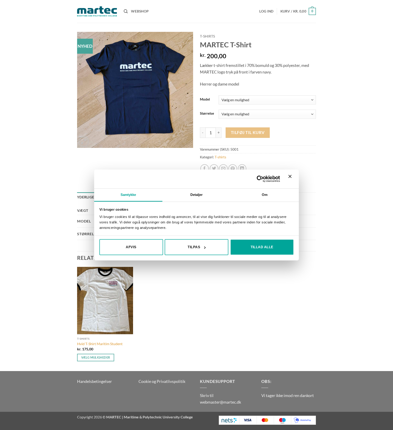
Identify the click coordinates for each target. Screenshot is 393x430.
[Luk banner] (291, 179)
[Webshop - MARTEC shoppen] (97, 11)
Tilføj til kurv (248, 132)
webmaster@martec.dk (220, 402)
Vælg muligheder (95, 357)
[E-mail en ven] (223, 168)
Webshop (140, 11)
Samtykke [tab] (128, 195)
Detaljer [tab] (196, 195)
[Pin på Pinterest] (232, 168)
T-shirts (207, 36)
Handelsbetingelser (94, 381)
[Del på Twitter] (214, 168)
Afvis (131, 247)
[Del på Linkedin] (242, 168)
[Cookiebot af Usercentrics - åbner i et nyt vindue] (260, 179)
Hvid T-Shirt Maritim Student (100, 343)
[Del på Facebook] (204, 168)
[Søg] (126, 11)
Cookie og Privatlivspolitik (162, 381)
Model (205, 99)
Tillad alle (262, 247)
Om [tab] (264, 195)
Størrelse (207, 113)
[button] (266, 11)
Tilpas (194, 247)
